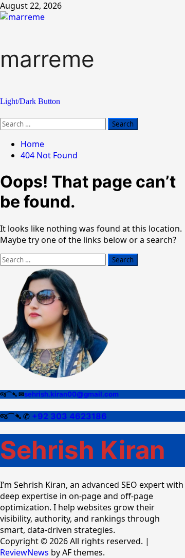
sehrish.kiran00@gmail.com (71, 394)
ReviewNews (24, 552)
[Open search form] (3, 112)
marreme (47, 59)
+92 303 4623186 (69, 416)
